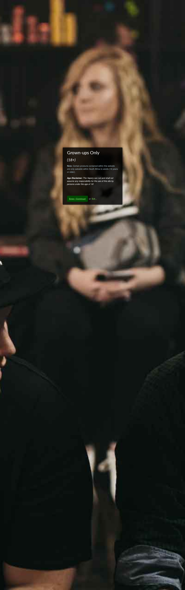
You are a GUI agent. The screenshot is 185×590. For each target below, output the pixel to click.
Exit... (94, 198)
